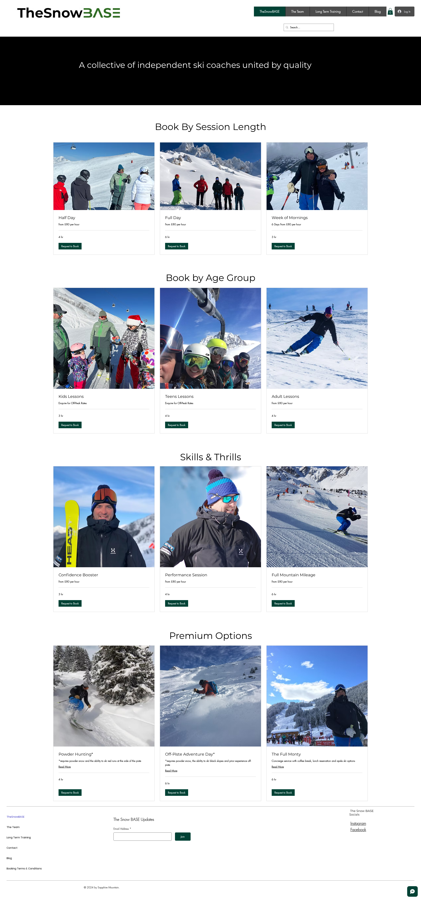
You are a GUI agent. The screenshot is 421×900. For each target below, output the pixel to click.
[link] (104, 217)
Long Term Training (18, 837)
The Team (13, 827)
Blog (9, 858)
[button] (390, 11)
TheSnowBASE (16, 817)
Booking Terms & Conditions (18, 868)
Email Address (121, 828)
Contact (12, 848)
